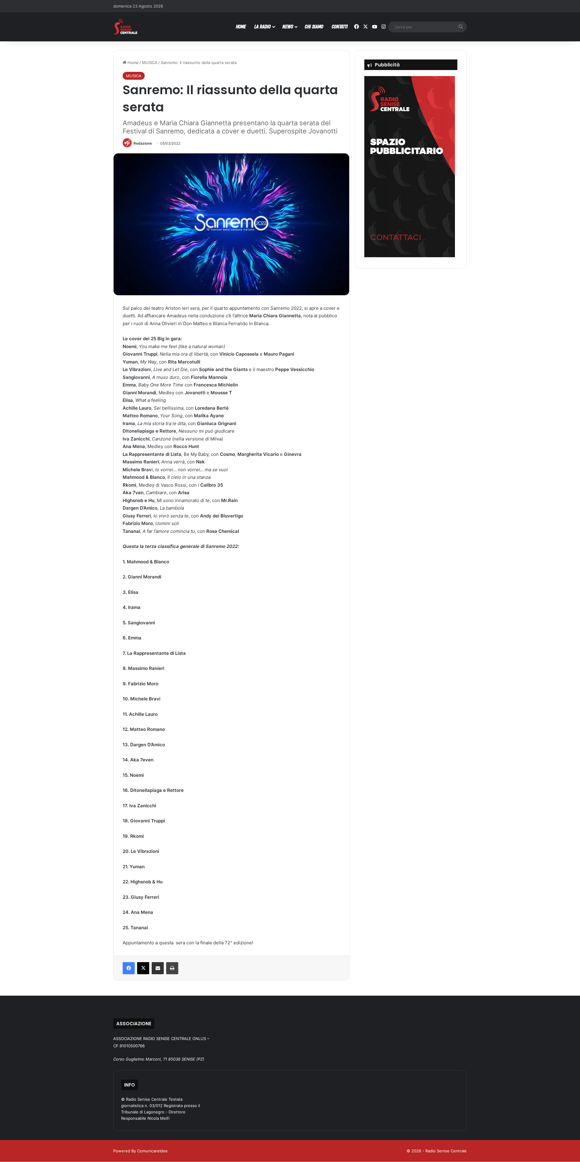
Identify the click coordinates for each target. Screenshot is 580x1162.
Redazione (143, 143)
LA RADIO (262, 26)
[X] (143, 968)
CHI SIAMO (314, 26)
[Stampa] (172, 968)
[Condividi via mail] (158, 968)
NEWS (287, 26)
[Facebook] (129, 968)
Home (132, 62)
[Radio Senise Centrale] (125, 27)
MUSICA (149, 62)
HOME (241, 26)
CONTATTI (340, 26)
